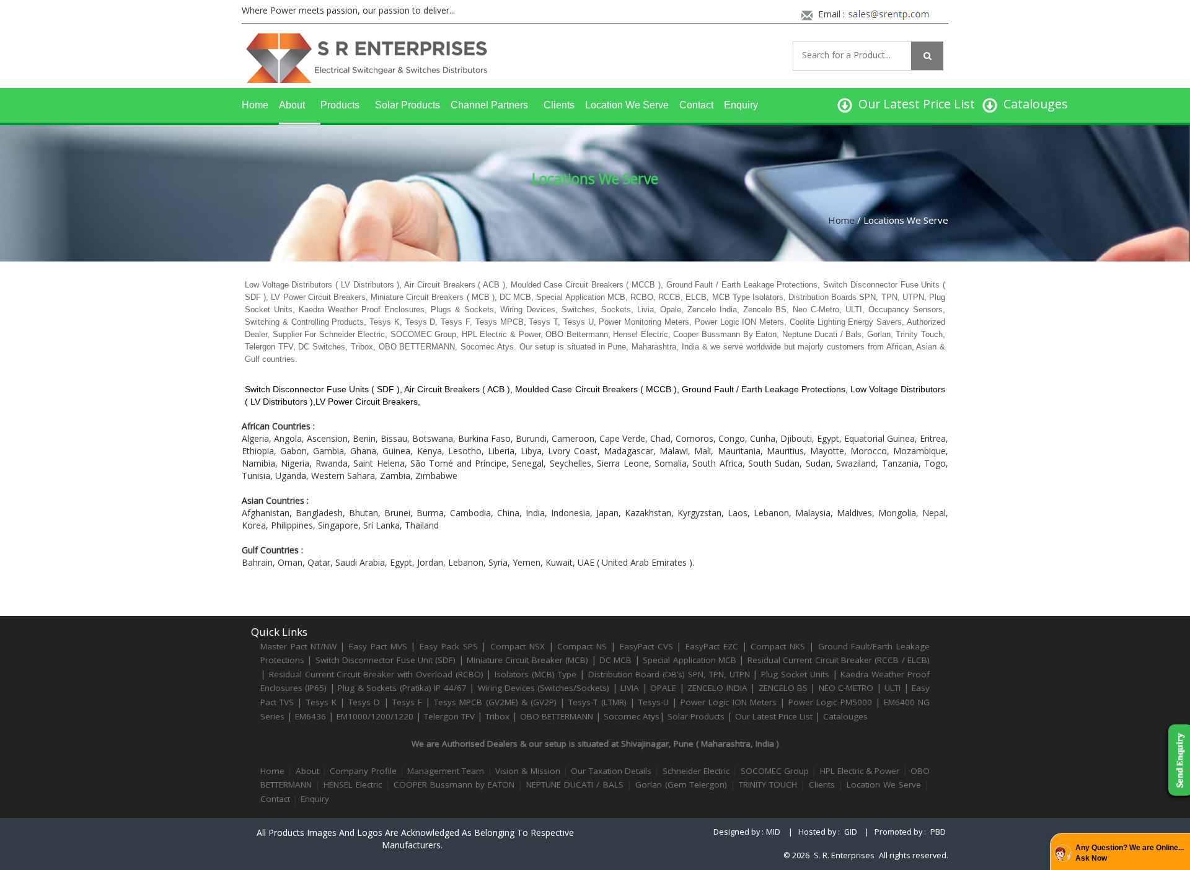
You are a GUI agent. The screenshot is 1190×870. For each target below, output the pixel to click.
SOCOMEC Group (775, 770)
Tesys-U (653, 702)
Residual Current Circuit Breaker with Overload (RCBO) (376, 674)
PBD (938, 832)
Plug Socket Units (795, 674)
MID (773, 832)
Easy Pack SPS (449, 646)
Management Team (445, 770)
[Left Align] (927, 56)
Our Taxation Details (611, 770)
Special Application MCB (689, 660)
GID (850, 832)
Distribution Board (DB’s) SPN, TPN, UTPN (669, 674)
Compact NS (582, 646)
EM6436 (310, 716)
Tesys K (321, 702)
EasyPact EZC (711, 646)
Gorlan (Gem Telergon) (681, 784)
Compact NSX (519, 646)
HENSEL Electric (353, 784)
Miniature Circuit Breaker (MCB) (527, 660)
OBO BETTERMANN (556, 716)
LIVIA (629, 687)
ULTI (892, 687)
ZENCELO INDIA (717, 687)
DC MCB (615, 660)
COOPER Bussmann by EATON (454, 784)
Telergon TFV (449, 716)
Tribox (497, 716)
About (292, 105)
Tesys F (407, 702)
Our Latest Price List (774, 716)
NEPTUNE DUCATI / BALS (574, 784)
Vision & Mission (527, 770)
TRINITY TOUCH (768, 784)
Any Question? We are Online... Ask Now (1129, 853)
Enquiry (741, 105)
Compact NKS (778, 646)
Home (255, 105)
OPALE (663, 687)
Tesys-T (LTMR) (598, 702)
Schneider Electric (696, 770)
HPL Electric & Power (860, 770)
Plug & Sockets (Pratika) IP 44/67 (402, 687)
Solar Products (407, 105)
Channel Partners (489, 105)
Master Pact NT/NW (300, 646)
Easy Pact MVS (378, 646)
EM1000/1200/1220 (375, 716)
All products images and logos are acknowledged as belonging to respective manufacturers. (415, 839)
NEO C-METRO (846, 687)
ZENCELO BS (785, 687)
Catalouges (845, 716)
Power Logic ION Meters (729, 702)
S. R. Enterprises (844, 855)
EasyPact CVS (646, 646)
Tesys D (364, 702)
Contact (696, 105)
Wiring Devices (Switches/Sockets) (544, 687)
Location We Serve (627, 105)
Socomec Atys (631, 716)
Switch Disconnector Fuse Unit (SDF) (385, 660)
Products (339, 105)
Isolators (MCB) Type (535, 674)
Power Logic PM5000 (829, 702)
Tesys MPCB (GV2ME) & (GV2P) (497, 702)
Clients (559, 105)
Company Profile (363, 770)
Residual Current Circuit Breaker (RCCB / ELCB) (838, 660)
